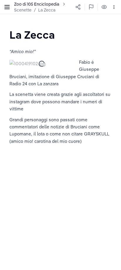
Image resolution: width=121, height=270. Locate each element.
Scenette (22, 10)
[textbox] (32, 34)
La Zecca (47, 10)
